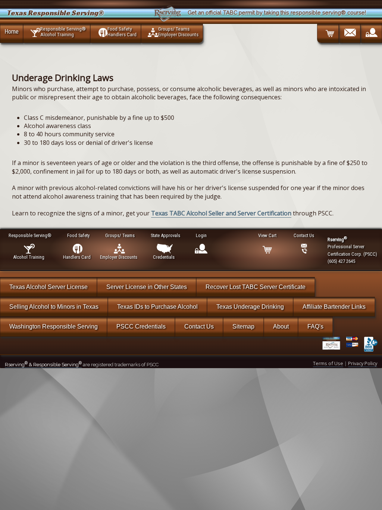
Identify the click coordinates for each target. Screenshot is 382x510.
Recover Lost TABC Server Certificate (256, 287)
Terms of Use (328, 363)
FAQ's (315, 326)
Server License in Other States (146, 287)
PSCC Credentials (141, 326)
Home (11, 31)
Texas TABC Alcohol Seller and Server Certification (221, 213)
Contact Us (199, 326)
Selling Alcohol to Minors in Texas (53, 307)
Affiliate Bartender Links (334, 307)
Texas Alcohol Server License (48, 287)
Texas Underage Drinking (250, 307)
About (281, 326)
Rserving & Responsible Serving (43, 364)
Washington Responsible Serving (53, 326)
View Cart (267, 235)
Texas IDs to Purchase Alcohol (157, 307)
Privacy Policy (362, 363)
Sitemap (243, 326)
